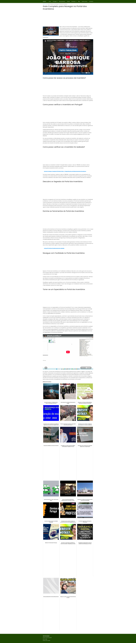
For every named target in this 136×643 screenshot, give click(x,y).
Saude (68, 1)
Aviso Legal (45, 639)
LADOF (44, 1)
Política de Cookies (46, 640)
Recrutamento (62, 1)
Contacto (91, 1)
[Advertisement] (68, 18)
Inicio (50, 1)
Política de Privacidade (47, 637)
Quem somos (84, 1)
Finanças (73, 1)
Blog (79, 1)
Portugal (54, 1)
